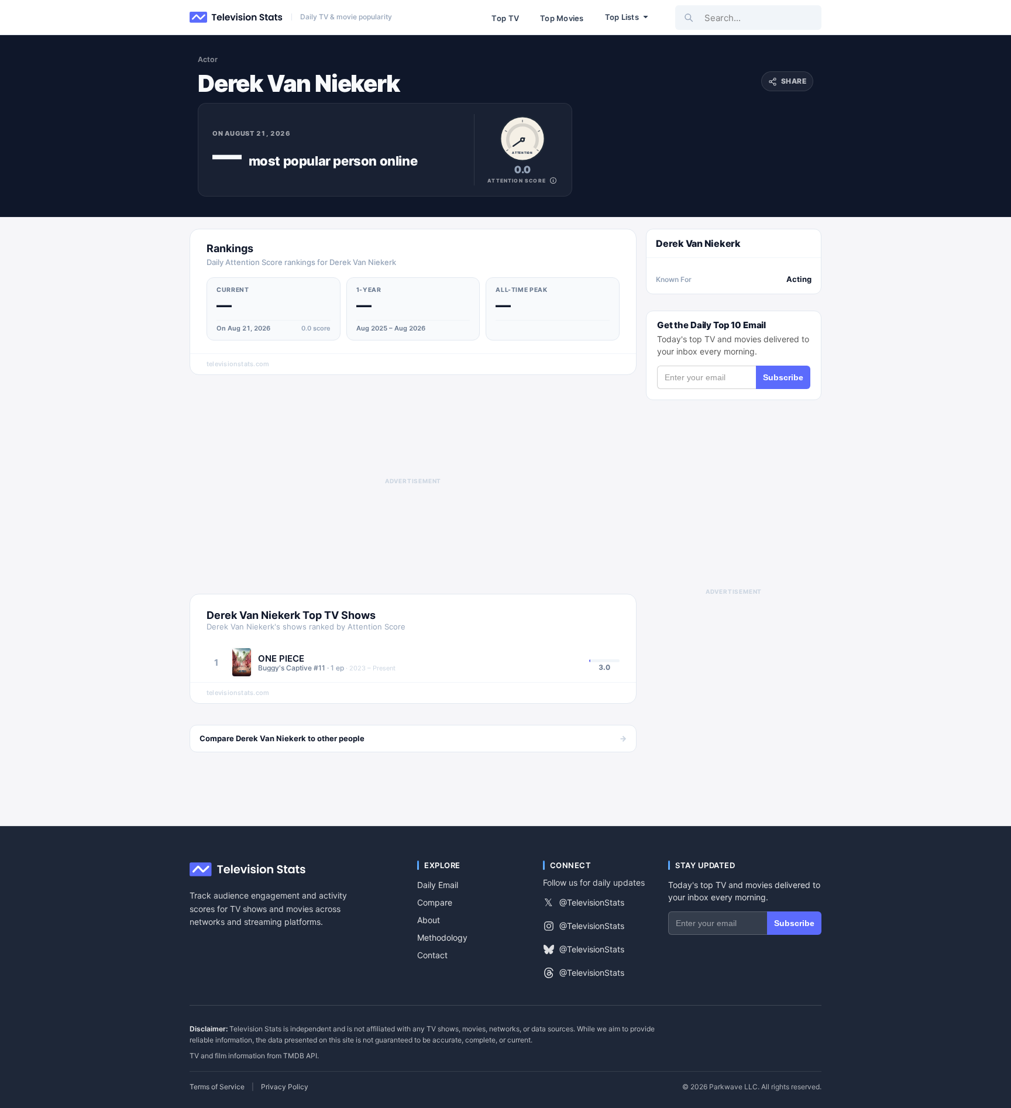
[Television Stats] (236, 17)
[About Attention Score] (553, 180)
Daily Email (437, 885)
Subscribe (783, 377)
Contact (432, 955)
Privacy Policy (284, 1086)
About (428, 920)
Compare (434, 902)
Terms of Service (217, 1086)
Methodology (442, 937)
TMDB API (300, 1055)
